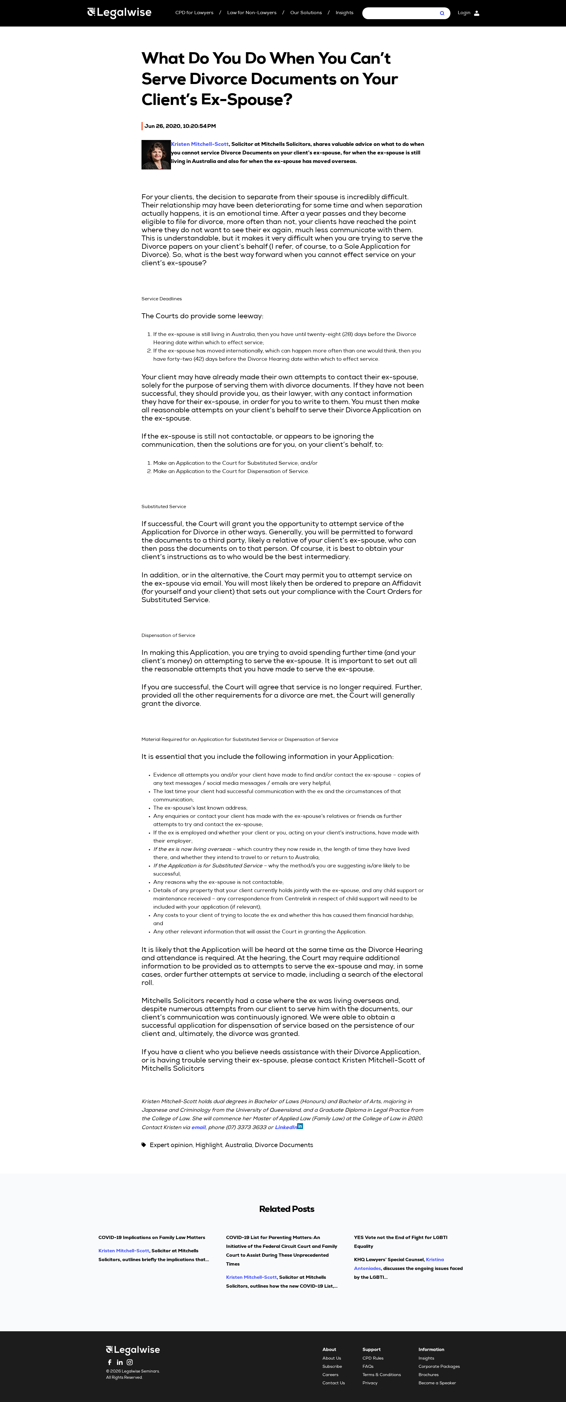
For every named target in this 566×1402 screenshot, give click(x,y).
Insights (344, 13)
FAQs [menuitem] (368, 1367)
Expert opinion (171, 1146)
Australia (238, 1146)
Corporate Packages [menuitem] (439, 1367)
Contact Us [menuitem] (334, 1383)
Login (464, 13)
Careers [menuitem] (330, 1375)
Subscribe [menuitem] (332, 1367)
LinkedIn (286, 1127)
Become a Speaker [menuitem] (437, 1383)
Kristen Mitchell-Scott (200, 144)
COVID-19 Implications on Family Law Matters (151, 1237)
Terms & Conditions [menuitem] (382, 1375)
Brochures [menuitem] (429, 1375)
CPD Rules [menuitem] (373, 1359)
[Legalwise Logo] (119, 13)
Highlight (208, 1146)
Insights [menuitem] (426, 1359)
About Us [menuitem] (332, 1359)
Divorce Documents (284, 1146)
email (198, 1127)
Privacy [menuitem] (370, 1383)
